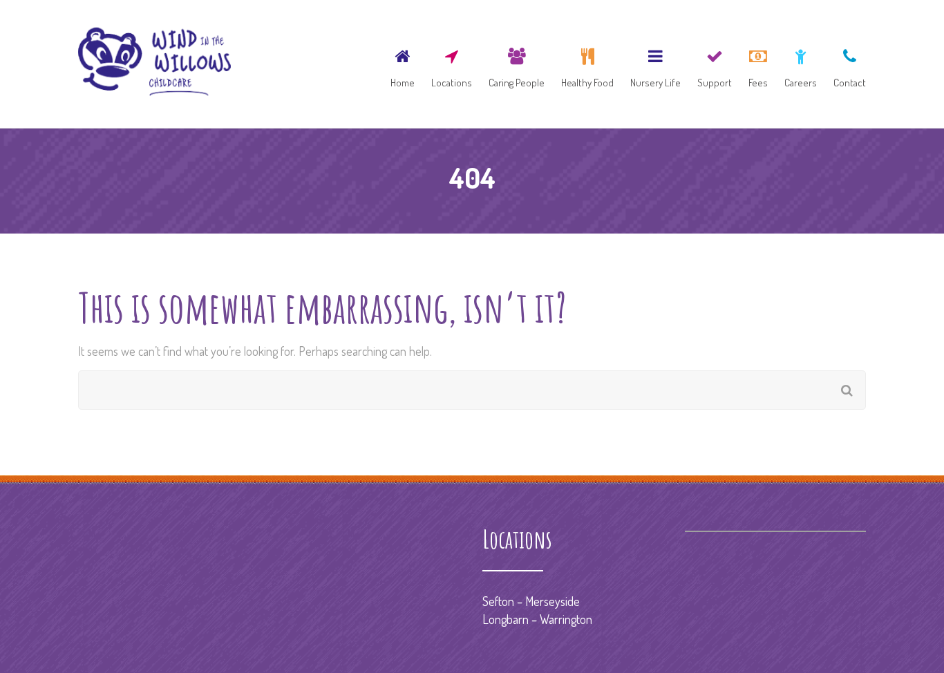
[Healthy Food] (587, 64)
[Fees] (758, 64)
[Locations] (451, 64)
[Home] (403, 64)
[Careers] (800, 64)
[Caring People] (516, 64)
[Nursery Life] (655, 64)
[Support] (714, 64)
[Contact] (846, 64)
